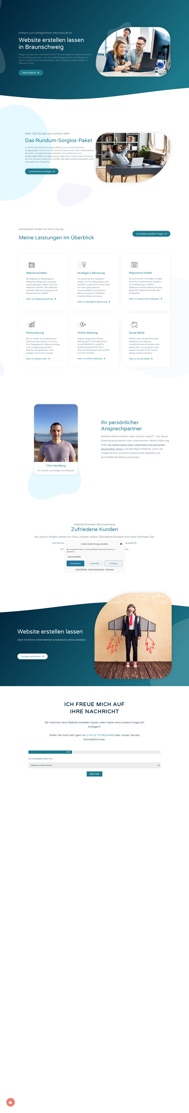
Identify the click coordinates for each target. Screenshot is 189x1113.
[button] (121, 544)
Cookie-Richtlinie (81, 569)
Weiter (94, 774)
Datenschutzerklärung (96, 569)
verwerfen (94, 563)
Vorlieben (113, 563)
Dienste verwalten (74, 556)
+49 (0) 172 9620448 (100, 735)
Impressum (110, 569)
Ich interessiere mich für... (41, 758)
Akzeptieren (75, 563)
